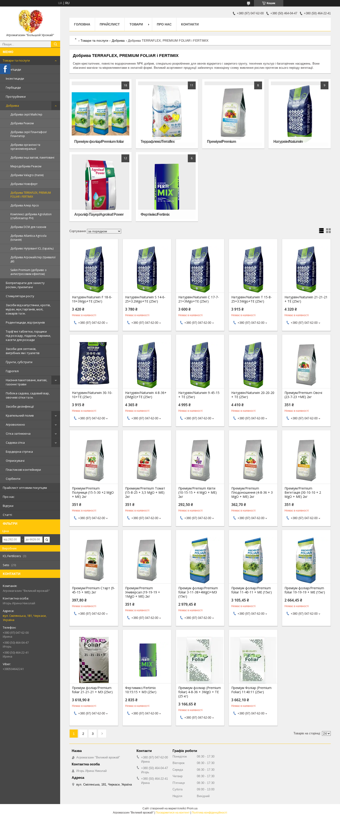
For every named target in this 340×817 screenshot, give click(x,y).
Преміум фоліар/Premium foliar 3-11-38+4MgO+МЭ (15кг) (198, 592)
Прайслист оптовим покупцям (25, 488)
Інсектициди (15, 78)
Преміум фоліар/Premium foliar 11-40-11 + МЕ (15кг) (251, 590)
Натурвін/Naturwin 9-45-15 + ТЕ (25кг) (198, 395)
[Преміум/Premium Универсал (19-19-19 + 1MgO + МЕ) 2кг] (147, 560)
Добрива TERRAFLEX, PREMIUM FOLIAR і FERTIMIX (30, 195)
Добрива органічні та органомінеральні (25, 147)
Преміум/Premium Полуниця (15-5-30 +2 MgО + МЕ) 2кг (93, 492)
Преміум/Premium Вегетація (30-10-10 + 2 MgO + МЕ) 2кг (302, 492)
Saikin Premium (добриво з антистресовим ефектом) (28, 272)
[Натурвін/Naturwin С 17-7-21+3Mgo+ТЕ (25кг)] (200, 269)
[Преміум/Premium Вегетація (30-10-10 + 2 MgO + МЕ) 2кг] (306, 460)
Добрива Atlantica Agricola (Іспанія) (28, 238)
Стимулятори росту (20, 296)
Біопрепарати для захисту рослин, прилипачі (25, 285)
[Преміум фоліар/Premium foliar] (100, 113)
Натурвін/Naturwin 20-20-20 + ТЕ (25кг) (252, 395)
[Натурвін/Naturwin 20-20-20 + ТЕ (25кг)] (253, 365)
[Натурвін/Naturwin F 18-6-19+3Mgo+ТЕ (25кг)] (94, 269)
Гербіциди (13, 87)
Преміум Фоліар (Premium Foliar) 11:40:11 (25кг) (251, 690)
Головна (82, 24)
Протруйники (16, 96)
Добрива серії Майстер (26, 114)
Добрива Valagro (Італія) (26, 175)
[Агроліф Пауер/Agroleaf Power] (100, 186)
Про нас (8, 497)
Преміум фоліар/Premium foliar (99, 141)
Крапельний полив (20, 415)
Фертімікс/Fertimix (155, 214)
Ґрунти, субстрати (19, 362)
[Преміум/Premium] (233, 113)
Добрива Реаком (22, 123)
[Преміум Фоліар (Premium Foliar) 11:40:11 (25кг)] (253, 660)
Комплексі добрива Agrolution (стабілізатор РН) (31, 216)
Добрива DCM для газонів (28, 227)
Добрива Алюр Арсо (24, 205)
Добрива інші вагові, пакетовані (32, 157)
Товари (136, 24)
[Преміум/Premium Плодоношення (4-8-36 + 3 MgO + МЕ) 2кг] (253, 460)
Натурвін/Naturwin (288, 141)
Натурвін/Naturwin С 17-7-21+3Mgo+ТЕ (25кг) (198, 299)
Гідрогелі (12, 371)
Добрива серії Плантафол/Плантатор (28, 134)
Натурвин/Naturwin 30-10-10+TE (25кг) (92, 395)
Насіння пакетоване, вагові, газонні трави (26, 382)
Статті (7, 515)
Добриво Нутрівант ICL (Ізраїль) (31, 248)
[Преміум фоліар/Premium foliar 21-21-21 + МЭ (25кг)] (94, 660)
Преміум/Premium (221, 141)
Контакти (190, 24)
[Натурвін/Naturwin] (299, 113)
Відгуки (8, 506)
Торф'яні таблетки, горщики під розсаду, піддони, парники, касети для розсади (28, 335)
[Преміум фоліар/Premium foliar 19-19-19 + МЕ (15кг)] (306, 560)
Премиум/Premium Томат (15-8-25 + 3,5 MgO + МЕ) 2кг (145, 492)
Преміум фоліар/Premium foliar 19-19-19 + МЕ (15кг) (304, 590)
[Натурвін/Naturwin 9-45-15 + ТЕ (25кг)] (200, 365)
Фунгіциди (13, 69)
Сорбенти (13, 479)
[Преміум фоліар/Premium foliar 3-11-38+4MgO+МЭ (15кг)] (200, 560)
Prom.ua (192, 808)
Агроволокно (15, 424)
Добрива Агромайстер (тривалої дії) (33, 259)
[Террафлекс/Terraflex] (166, 113)
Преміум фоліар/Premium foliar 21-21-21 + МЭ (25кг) (92, 690)
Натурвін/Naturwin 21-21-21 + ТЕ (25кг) (306, 299)
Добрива (12, 105)
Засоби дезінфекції (20, 406)
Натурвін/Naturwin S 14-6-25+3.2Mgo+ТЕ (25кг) (145, 299)
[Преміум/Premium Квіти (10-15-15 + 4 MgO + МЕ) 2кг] (200, 460)
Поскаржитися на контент (173, 812)
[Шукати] (55, 44)
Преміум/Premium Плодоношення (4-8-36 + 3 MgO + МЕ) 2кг (252, 492)
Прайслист (110, 24)
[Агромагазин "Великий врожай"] (30, 21)
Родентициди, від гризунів (25, 322)
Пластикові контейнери (23, 470)
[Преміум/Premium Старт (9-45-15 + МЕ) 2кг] (94, 560)
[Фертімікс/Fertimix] (166, 186)
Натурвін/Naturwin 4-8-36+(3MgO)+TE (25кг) (146, 395)
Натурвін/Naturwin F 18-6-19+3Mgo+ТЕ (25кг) (92, 299)
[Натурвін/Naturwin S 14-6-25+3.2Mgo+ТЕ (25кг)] (147, 269)
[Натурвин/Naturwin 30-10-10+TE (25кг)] (94, 365)
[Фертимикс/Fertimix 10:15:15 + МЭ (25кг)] (147, 660)
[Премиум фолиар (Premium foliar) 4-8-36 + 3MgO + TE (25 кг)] (200, 660)
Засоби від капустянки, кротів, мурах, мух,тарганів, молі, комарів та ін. (28, 309)
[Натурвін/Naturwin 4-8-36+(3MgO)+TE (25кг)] (147, 365)
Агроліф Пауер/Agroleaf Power (99, 214)
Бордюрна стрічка (19, 451)
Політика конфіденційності (209, 812)
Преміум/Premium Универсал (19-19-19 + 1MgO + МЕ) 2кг (142, 592)
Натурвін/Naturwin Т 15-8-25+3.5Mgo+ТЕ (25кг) (251, 299)
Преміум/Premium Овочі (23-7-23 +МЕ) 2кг (303, 395)
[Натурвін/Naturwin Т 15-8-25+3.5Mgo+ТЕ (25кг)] (253, 269)
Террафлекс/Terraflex (158, 141)
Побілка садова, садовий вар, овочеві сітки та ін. (27, 395)
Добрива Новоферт (23, 184)
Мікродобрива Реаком (25, 166)
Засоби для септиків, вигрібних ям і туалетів (23, 351)
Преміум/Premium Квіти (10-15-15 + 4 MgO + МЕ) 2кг (197, 492)
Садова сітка (15, 442)
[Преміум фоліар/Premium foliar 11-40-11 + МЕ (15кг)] (253, 560)
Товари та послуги (16, 60)
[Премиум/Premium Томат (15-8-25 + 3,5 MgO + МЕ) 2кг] (147, 460)
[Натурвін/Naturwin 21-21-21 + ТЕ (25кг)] (306, 269)
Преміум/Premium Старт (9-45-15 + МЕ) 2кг (93, 590)
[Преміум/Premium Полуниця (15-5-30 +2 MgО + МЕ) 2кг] (94, 460)
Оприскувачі (15, 460)
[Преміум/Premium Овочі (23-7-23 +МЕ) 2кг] (306, 365)
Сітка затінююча (18, 433)
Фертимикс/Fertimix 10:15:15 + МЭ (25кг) (140, 690)
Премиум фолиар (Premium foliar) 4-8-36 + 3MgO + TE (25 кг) (199, 692)
